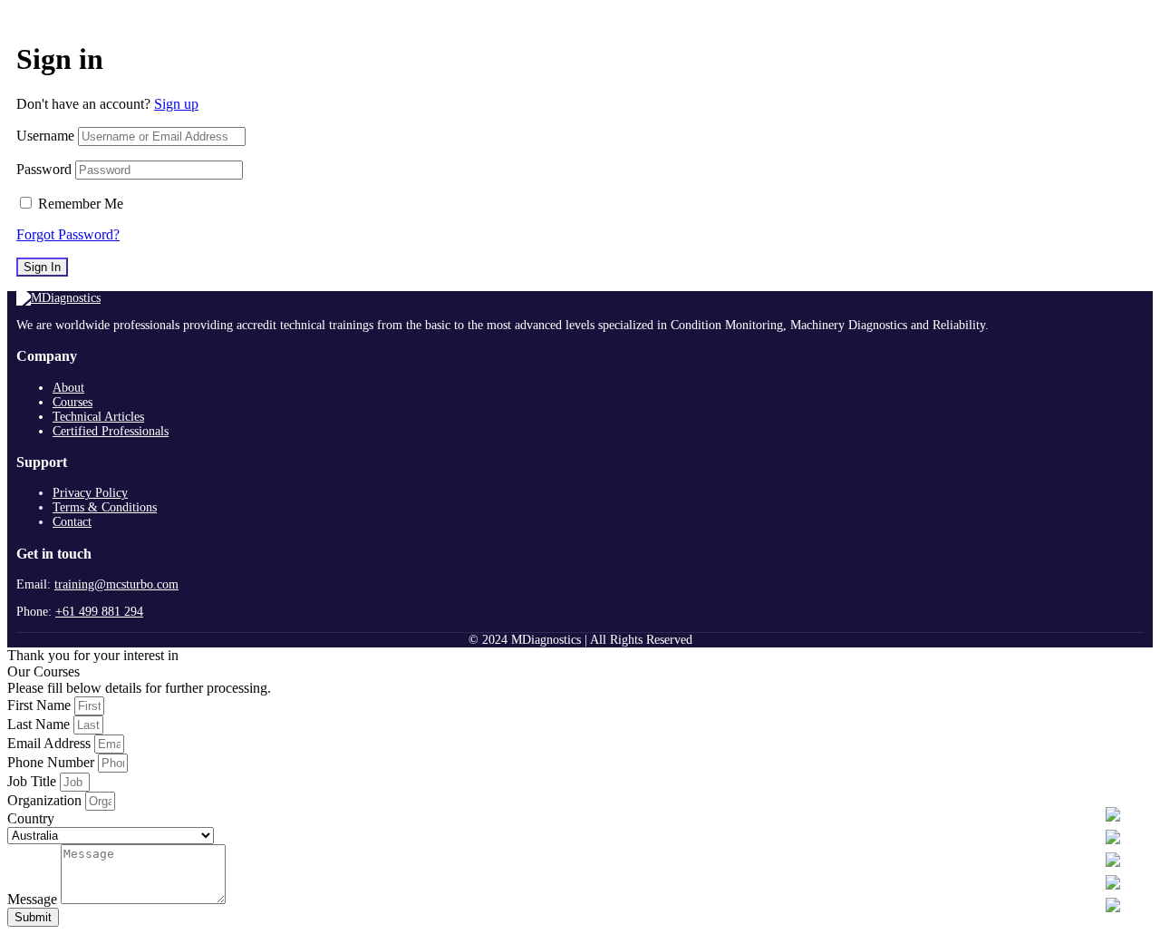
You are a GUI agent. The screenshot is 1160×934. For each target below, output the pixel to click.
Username (45, 135)
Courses (72, 402)
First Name (40, 705)
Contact (72, 522)
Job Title (33, 781)
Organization (46, 800)
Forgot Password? (68, 234)
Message (34, 899)
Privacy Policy (90, 493)
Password (44, 169)
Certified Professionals (111, 431)
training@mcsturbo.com (116, 584)
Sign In (42, 267)
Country (30, 818)
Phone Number (52, 762)
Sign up (176, 104)
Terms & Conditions (105, 507)
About (68, 387)
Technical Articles (98, 416)
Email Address (50, 743)
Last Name (40, 724)
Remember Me (80, 203)
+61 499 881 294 (99, 611)
